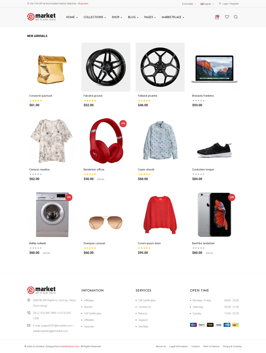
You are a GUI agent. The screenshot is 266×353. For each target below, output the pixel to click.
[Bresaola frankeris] (214, 66)
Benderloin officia (94, 169)
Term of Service (211, 346)
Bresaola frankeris (203, 95)
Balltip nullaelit (37, 243)
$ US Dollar (188, 4)
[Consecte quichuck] (51, 66)
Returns (142, 313)
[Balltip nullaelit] (51, 214)
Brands (88, 306)
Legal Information (178, 346)
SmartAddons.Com (69, 346)
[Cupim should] (160, 140)
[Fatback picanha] (160, 66)
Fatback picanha (147, 95)
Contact (195, 346)
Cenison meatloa (39, 169)
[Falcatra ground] (105, 66)
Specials (89, 326)
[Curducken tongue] (214, 140)
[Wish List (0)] (227, 17)
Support (143, 320)
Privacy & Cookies (232, 346)
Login (226, 4)
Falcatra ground (93, 95)
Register (234, 4)
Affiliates (89, 300)
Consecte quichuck (40, 95)
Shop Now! (83, 3)
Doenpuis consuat (94, 243)
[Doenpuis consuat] (105, 214)
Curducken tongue (203, 169)
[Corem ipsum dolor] (160, 214)
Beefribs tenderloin (203, 243)
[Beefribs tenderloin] (214, 214)
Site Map (143, 326)
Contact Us (144, 306)
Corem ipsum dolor (149, 243)
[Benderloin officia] (105, 140)
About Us (161, 346)
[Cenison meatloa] (51, 140)
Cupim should (146, 169)
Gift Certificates (92, 313)
